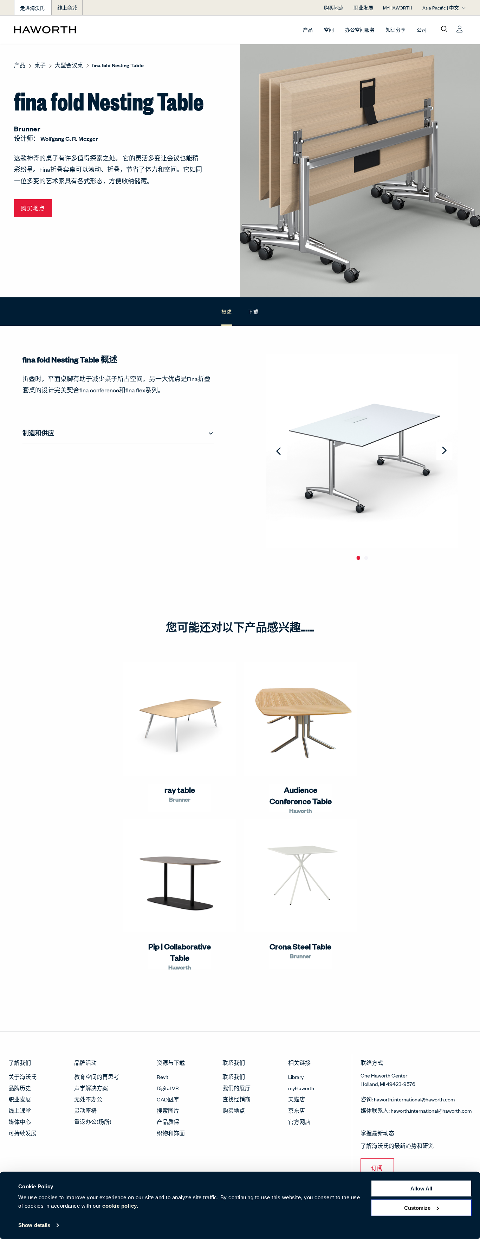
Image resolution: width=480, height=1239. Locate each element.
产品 (308, 29)
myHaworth (301, 1088)
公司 (422, 29)
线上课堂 (19, 1110)
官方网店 (299, 1121)
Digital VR (168, 1088)
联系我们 (233, 1076)
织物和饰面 (171, 1133)
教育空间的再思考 (96, 1076)
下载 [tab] (253, 311)
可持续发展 (22, 1133)
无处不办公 (88, 1099)
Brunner (27, 128)
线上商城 (67, 7)
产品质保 (168, 1121)
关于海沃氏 (22, 1076)
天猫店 (296, 1099)
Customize (417, 1207)
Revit (162, 1076)
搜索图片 (168, 1110)
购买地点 (233, 1110)
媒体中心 (19, 1121)
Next (444, 451)
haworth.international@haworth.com (414, 1099)
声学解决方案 (91, 1088)
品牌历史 (19, 1088)
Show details (34, 1225)
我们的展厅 (236, 1088)
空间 (329, 29)
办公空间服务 (360, 29)
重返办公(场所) (92, 1121)
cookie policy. (120, 1206)
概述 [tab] (227, 311)
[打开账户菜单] (459, 29)
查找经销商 (236, 1099)
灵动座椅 (85, 1110)
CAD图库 (168, 1099)
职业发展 (19, 1099)
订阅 (377, 1167)
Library (296, 1076)
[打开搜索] (444, 29)
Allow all (421, 1188)
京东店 (296, 1110)
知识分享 (396, 29)
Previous (279, 451)
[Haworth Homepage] (59, 29)
